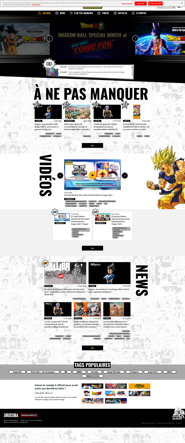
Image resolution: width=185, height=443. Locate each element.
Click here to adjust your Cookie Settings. (50, 399)
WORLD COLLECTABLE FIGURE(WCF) (119, 334)
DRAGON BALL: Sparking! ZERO (105, 201)
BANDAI (140, 136)
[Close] (182, 3)
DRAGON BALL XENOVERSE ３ (110, 204)
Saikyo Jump (69, 204)
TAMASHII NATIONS (45, 136)
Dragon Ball (87, 136)
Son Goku (111, 336)
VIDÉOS (105, 13)
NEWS (62, 13)
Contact (178, 423)
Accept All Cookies (155, 3)
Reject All (140, 3)
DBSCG (147, 136)
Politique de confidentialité (165, 423)
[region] (90, 71)
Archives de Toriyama (79, 299)
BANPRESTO (108, 339)
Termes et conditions (148, 423)
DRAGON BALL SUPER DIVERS (91, 204)
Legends (91, 201)
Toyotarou (75, 237)
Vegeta (59, 134)
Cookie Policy (36, 5)
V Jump (115, 238)
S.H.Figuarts (57, 136)
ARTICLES (122, 13)
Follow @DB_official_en (44, 393)
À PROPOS (141, 13)
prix (118, 201)
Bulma (118, 336)
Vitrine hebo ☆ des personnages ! (43, 372)
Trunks (117, 134)
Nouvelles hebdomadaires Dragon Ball (76, 201)
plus (92, 145)
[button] (49, 38)
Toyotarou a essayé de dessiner (91, 336)
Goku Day (75, 233)
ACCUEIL (47, 13)
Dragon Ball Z (49, 134)
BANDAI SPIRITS (117, 232)
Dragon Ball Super (77, 235)
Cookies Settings (127, 3)
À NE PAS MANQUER (83, 13)
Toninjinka (126, 336)
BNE (66, 372)
